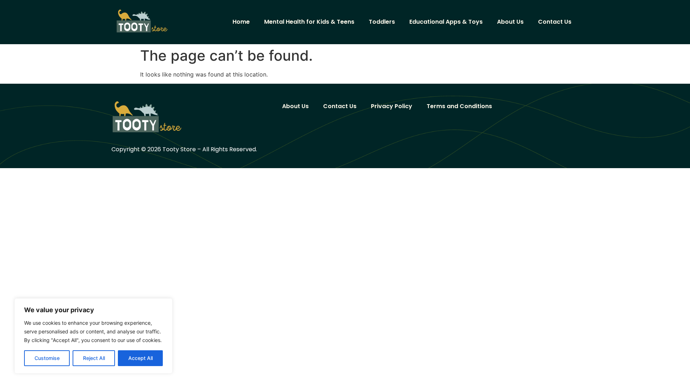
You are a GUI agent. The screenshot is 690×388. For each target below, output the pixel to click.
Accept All (140, 358)
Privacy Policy (391, 106)
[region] (93, 336)
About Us (510, 22)
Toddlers (382, 22)
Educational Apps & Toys (446, 22)
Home (241, 22)
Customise (47, 358)
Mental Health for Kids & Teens (309, 22)
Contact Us (554, 22)
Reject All (94, 358)
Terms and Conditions (459, 106)
